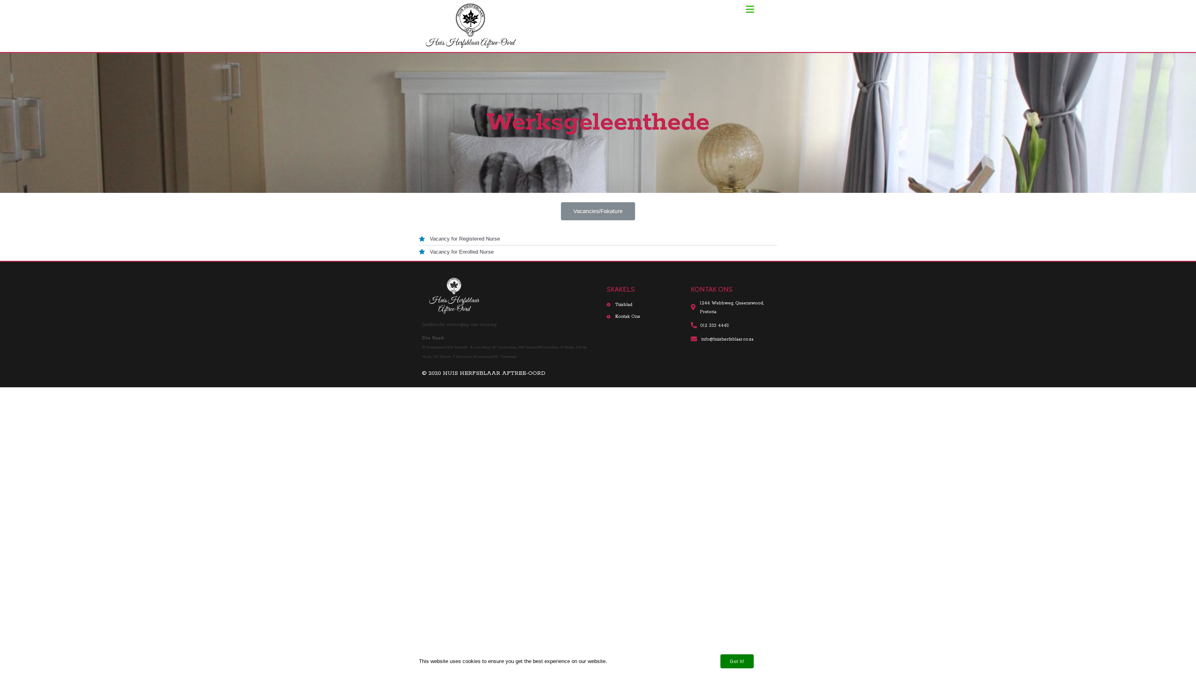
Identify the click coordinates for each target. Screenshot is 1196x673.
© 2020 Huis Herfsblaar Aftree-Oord (483, 373)
